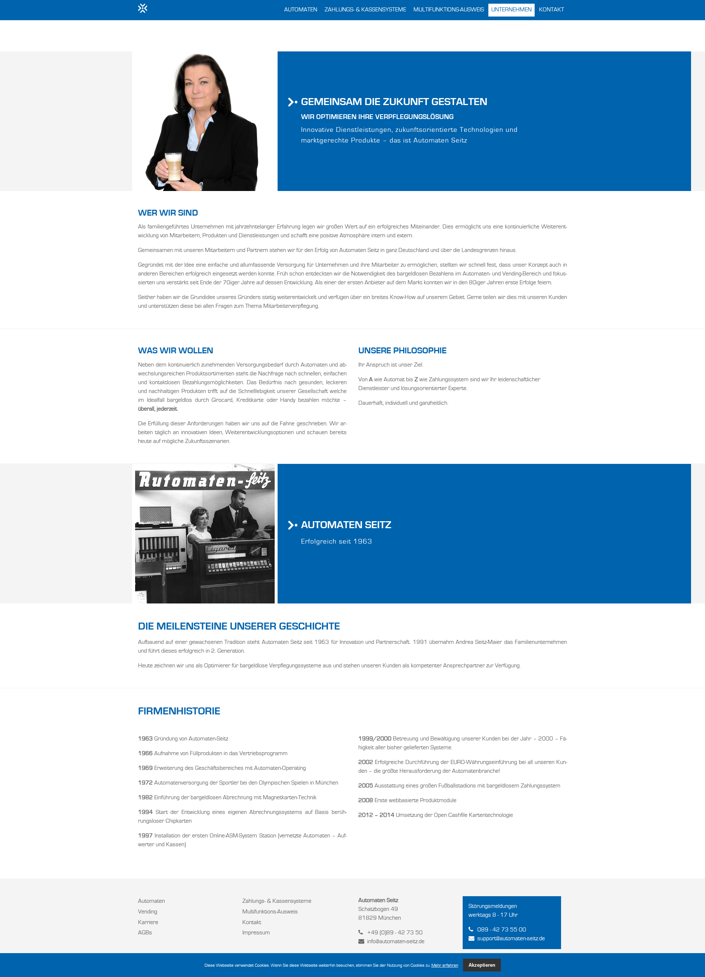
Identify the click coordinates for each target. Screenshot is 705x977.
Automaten (300, 10)
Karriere (148, 923)
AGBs (145, 933)
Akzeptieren (482, 965)
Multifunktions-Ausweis (448, 10)
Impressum (256, 933)
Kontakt (551, 10)
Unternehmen (511, 10)
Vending (147, 912)
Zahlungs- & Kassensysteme (365, 10)
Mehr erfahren (444, 965)
